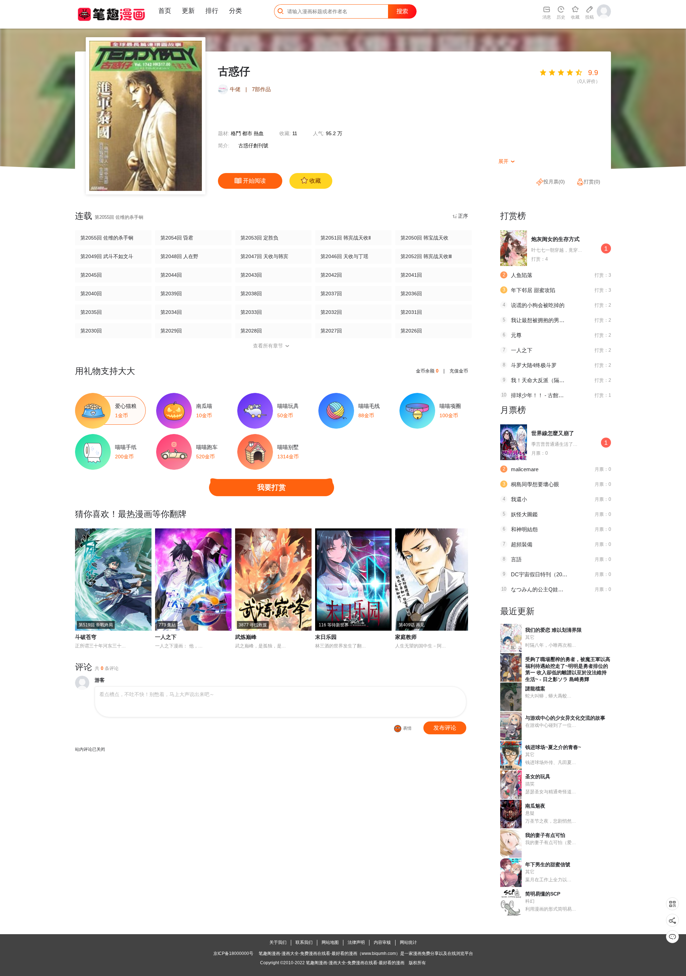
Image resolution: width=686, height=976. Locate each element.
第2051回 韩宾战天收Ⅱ (345, 238)
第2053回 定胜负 (259, 238)
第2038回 (251, 293)
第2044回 (171, 275)
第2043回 (251, 275)
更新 (188, 10)
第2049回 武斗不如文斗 (106, 256)
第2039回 (171, 293)
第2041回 (411, 275)
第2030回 (91, 331)
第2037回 (331, 293)
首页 (164, 10)
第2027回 (331, 331)
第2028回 (251, 331)
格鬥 (236, 133)
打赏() (592, 181)
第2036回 (411, 293)
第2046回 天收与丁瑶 (344, 256)
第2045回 (91, 275)
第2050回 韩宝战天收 (424, 238)
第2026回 (411, 331)
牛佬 (236, 89)
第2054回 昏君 (176, 238)
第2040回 (91, 293)
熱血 (259, 133)
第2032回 (331, 312)
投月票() (554, 181)
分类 (235, 10)
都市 (247, 133)
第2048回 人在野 (179, 256)
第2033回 (251, 312)
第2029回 (171, 331)
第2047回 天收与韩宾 (264, 256)
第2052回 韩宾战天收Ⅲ (426, 256)
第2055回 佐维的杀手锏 (106, 238)
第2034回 (171, 312)
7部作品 (261, 89)
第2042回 (331, 275)
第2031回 (411, 312)
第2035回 (91, 312)
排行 (211, 10)
